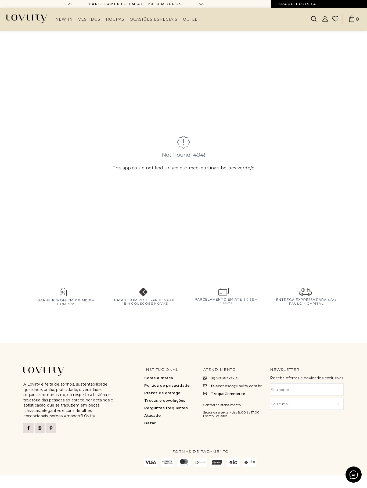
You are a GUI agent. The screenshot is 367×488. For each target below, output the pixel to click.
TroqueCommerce (228, 393)
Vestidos (89, 19)
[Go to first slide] (201, 4)
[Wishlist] (335, 19)
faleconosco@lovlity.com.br (236, 386)
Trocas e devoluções (164, 400)
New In (64, 19)
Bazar (150, 423)
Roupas (115, 19)
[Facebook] (28, 428)
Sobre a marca (158, 378)
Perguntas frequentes (166, 408)
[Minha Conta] (325, 19)
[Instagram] (40, 428)
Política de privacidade (167, 385)
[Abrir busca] (314, 19)
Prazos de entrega (162, 393)
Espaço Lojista (295, 4)
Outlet (191, 19)
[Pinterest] (51, 428)
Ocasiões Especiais (154, 19)
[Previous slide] (70, 4)
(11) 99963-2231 (224, 378)
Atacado (152, 416)
